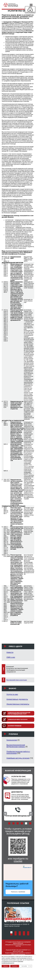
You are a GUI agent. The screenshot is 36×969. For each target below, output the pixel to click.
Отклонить (14, 966)
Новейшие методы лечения (17, 758)
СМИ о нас (10, 657)
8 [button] (20, 934)
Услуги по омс (12, 694)
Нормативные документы (17, 699)
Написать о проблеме (18, 892)
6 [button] (30, 823)
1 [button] (9, 823)
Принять (5, 966)
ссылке (18, 861)
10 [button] (28, 934)
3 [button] (18, 823)
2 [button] (13, 823)
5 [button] (26, 823)
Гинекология (11, 740)
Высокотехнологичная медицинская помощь (15, 746)
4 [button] (22, 823)
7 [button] (16, 934)
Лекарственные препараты (17, 704)
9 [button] (24, 934)
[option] (18, 813)
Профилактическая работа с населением (18, 752)
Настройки (24, 966)
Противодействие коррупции (16, 680)
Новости (9, 652)
